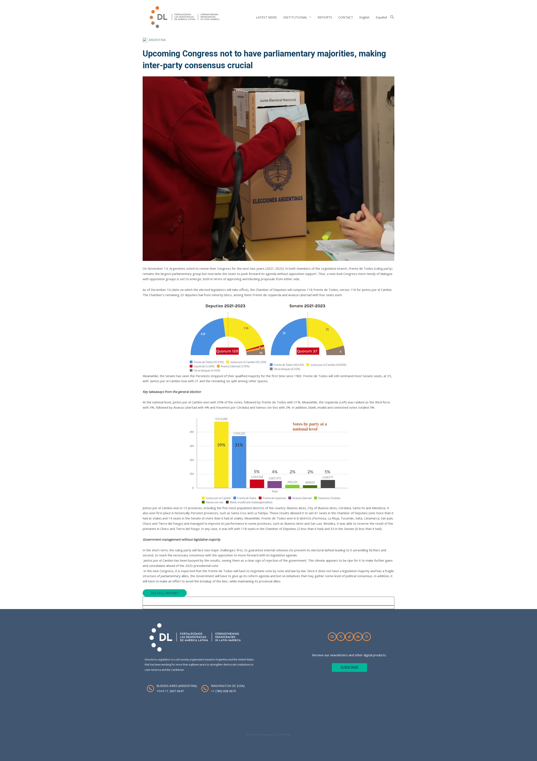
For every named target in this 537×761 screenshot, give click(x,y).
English (364, 17)
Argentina (157, 40)
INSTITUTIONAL (295, 17)
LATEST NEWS (266, 17)
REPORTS (325, 17)
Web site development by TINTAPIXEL (268, 734)
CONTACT (345, 17)
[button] (392, 17)
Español (381, 17)
